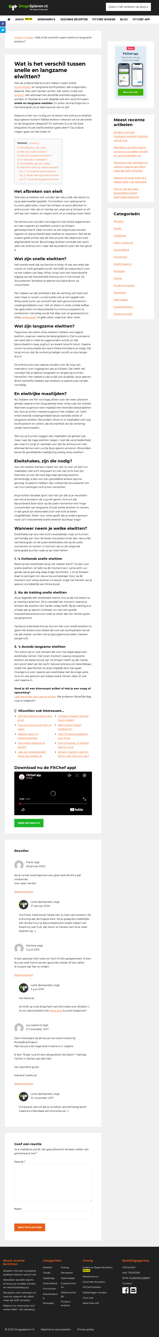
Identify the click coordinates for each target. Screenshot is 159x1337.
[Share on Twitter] (3, 30)
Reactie (19, 1161)
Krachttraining (122, 264)
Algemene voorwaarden (56, 1329)
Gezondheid (121, 249)
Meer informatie (29, 823)
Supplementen (123, 306)
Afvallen (119, 221)
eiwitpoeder (29, 317)
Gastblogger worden (95, 1292)
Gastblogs (120, 235)
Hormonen (120, 257)
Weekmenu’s (90, 1276)
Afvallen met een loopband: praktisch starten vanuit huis (131, 136)
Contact (127, 1283)
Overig (28, 37)
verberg (33, 143)
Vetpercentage (123, 313)
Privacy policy (85, 1329)
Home (18, 37)
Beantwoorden (23, 891)
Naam (18, 1208)
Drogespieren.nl (28, 7)
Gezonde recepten (94, 1281)
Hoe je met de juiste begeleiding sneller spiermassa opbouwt (126, 193)
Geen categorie (123, 242)
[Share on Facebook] (3, 24)
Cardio (118, 228)
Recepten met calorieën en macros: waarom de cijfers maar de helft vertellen (131, 166)
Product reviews (124, 285)
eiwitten (19, 95)
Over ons (88, 1297)
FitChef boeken (92, 1287)
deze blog (56, 1010)
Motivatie (119, 271)
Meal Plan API (91, 1303)
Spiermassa (120, 299)
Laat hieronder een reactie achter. (35, 696)
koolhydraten (22, 87)
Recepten (120, 292)
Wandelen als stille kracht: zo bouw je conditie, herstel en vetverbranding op (131, 151)
